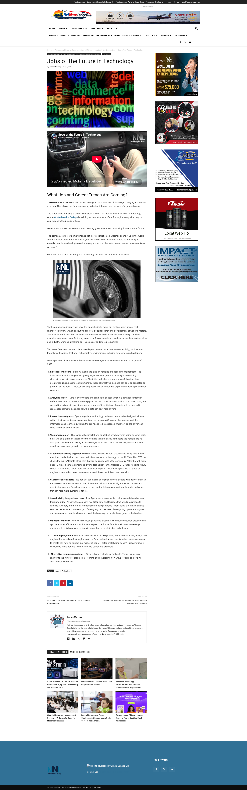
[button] (196, 28)
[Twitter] (185, 42)
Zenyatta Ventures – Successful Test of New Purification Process (125, 602)
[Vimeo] (84, 639)
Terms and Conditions (155, 2)
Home (52, 28)
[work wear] (176, 122)
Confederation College (66, 217)
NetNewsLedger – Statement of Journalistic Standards (93, 2)
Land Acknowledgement (191, 2)
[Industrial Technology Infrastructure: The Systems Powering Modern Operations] (131, 668)
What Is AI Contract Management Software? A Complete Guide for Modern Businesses (61, 718)
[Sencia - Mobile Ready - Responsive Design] (176, 219)
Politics (150, 35)
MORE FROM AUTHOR (80, 652)
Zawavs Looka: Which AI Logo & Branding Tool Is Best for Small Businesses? (129, 718)
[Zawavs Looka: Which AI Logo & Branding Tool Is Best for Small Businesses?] (131, 702)
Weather (96, 28)
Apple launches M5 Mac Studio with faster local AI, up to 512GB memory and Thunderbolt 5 (62, 684)
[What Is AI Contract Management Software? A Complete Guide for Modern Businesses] (62, 702)
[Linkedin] (70, 583)
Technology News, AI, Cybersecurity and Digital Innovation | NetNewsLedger (85, 50)
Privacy (168, 2)
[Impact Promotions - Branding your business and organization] (176, 264)
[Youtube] (190, 42)
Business (180, 35)
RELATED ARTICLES (58, 652)
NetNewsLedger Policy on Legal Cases (130, 2)
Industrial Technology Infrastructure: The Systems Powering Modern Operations (128, 684)
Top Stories (106, 54)
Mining (165, 35)
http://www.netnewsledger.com (78, 621)
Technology (66, 571)
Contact (176, 2)
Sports (111, 28)
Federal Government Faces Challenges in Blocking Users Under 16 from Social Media (96, 718)
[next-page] (53, 726)
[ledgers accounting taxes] (176, 170)
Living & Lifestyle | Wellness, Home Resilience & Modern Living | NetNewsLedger (94, 35)
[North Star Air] (148, 17)
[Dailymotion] (69, 639)
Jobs (57, 571)
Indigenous (78, 28)
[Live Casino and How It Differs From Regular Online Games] (96, 668)
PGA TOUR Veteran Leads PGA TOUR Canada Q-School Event (70, 602)
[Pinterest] (63, 583)
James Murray (55, 67)
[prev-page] (49, 726)
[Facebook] (180, 42)
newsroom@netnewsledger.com (113, 771)
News (62, 28)
